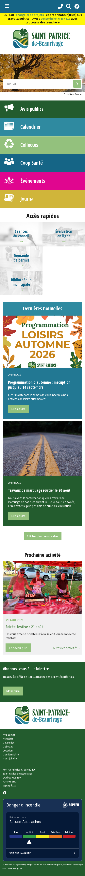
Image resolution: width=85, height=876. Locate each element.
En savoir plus (18, 648)
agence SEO (21, 864)
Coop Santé (30, 162)
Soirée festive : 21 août (24, 626)
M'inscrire (13, 691)
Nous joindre (10, 758)
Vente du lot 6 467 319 (55, 18)
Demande (21, 255)
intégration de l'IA (34, 864)
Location (8, 750)
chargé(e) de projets (30, 15)
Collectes (28, 144)
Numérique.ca (9, 864)
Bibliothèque (21, 279)
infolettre (11, 868)
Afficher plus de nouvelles (42, 536)
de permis (21, 260)
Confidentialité (11, 754)
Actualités (8, 738)
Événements (31, 180)
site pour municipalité (52, 864)
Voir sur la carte (20, 853)
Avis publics (30, 108)
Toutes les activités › (65, 648)
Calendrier (29, 126)
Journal (26, 198)
